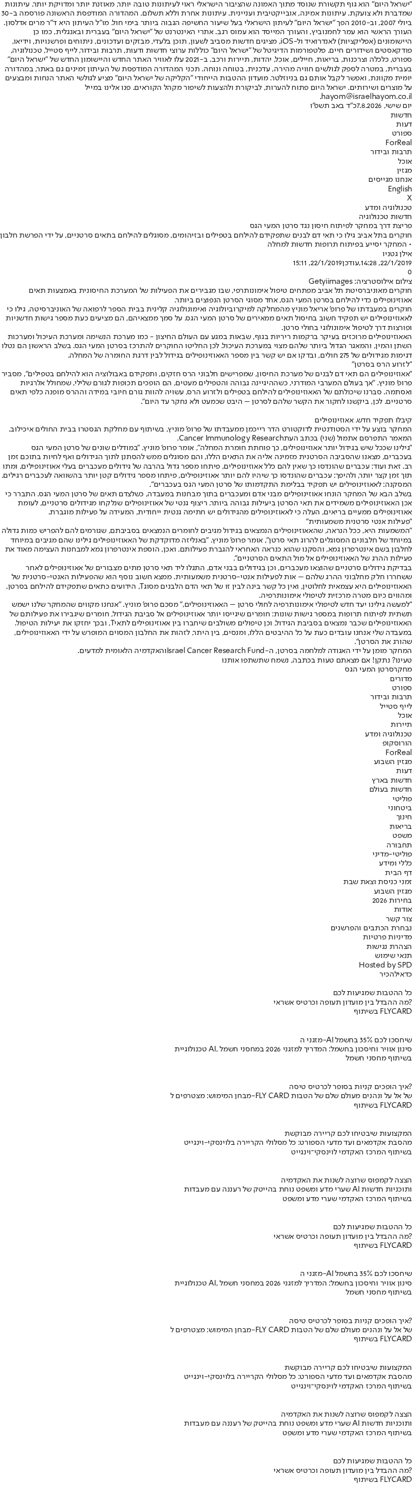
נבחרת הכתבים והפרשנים (371, 928)
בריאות (400, 827)
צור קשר (399, 919)
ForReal (398, 143)
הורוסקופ (397, 743)
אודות (403, 910)
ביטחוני (400, 808)
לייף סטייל (396, 707)
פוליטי (402, 799)
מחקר (402, 670)
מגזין (404, 171)
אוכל (405, 162)
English (400, 189)
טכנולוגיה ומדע (388, 208)
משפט (402, 836)
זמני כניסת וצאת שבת (377, 882)
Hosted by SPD (385, 966)
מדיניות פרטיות (387, 937)
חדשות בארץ (392, 781)
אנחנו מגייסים (390, 180)
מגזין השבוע (393, 762)
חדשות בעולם (390, 790)
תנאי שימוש (393, 956)
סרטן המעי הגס (369, 670)
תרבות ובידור (391, 152)
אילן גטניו (397, 254)
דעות (404, 125)
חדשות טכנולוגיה (385, 217)
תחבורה (399, 845)
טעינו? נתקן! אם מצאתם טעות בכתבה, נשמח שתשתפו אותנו (317, 661)
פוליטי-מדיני (392, 854)
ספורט (402, 134)
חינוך (404, 817)
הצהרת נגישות (389, 947)
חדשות (401, 116)
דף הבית (398, 873)
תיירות (401, 725)
